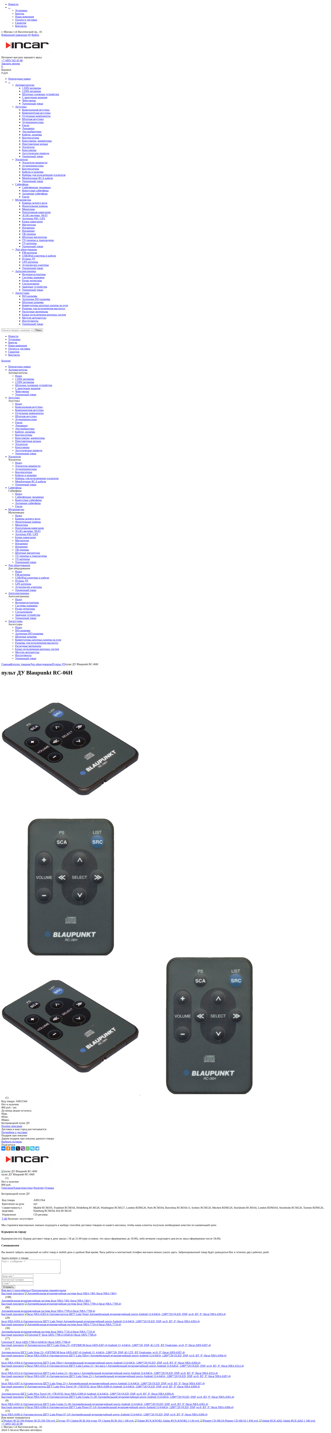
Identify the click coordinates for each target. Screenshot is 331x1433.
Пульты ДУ (28, 258)
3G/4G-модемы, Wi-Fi (34, 215)
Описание (7, 1187)
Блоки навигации (32, 221)
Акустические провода (35, 153)
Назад (18, 375)
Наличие (38, 1187)
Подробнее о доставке (14, 1132)
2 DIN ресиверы (31, 91)
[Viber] (23, 1148)
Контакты (21, 25)
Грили (25, 125)
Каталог (6, 360)
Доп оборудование (26, 249)
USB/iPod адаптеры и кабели (39, 255)
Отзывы (49, 1187)
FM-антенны (29, 252)
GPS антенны (30, 261)
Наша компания (24, 16)
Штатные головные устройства (40, 94)
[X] (18, 1148)
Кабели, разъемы (32, 134)
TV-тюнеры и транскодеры (38, 240)
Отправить (8, 1287)
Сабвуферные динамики (36, 187)
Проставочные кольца (35, 143)
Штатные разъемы (33, 302)
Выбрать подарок (11, 1141)
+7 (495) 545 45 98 (12, 60)
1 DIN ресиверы (31, 88)
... (9, 7)
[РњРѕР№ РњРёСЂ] (13, 1148)
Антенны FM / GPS (33, 218)
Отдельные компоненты (36, 116)
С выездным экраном (34, 97)
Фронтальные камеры (35, 206)
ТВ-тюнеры (29, 233)
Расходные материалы (35, 311)
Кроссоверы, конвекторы (37, 140)
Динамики (28, 128)
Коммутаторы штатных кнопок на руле (45, 305)
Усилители (28, 147)
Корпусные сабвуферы (35, 190)
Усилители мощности (34, 162)
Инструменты (30, 320)
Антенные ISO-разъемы (36, 299)
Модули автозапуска (34, 317)
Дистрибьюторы (31, 131)
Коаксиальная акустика (35, 109)
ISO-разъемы (29, 296)
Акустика (21, 106)
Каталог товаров (20, 664)
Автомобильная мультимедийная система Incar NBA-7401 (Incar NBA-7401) (46, 1300)
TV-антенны (29, 243)
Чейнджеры (29, 100)
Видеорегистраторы (34, 274)
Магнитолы (29, 224)
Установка (21, 10)
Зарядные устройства (34, 286)
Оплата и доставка (26, 19)
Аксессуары (22, 292)
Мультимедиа (23, 199)
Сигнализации (30, 283)
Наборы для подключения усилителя (43, 174)
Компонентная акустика (36, 112)
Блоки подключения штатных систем (44, 314)
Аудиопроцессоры (33, 122)
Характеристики (23, 1187)
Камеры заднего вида (34, 202)
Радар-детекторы (32, 280)
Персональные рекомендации (48, 1290)
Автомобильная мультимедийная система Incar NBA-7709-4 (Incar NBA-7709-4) (48, 1311)
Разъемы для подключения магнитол (43, 308)
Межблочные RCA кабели (37, 178)
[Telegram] (37, 1148)
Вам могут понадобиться (16, 1290)
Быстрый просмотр (12, 1293)
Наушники (28, 227)
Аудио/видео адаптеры (35, 265)
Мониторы (28, 209)
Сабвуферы (21, 184)
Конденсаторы (30, 137)
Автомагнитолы (24, 84)
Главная (6, 664)
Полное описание (11, 1126)
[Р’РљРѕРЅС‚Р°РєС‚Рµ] (3, 1148)
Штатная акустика (33, 119)
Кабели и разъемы (32, 171)
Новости (13, 4)
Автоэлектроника (25, 271)
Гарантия (20, 22)
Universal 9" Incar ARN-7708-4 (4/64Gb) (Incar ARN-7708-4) (35, 1342)
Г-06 (4, 1218)
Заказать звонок (10, 63)
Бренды (19, 13)
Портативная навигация (36, 212)
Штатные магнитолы (34, 237)
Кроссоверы (29, 150)
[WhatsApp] (28, 1148)
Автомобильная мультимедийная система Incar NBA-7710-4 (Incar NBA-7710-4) (48, 1331)
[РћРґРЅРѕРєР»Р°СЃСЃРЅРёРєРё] (8, 1148)
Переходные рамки (19, 78)
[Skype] (32, 1148)
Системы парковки (33, 277)
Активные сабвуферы (35, 193)
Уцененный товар (32, 103)
